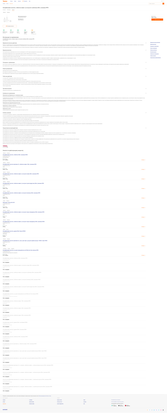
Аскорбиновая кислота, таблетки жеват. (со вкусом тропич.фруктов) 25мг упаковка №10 (23, 183)
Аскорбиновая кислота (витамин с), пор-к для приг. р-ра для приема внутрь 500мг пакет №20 (24, 358)
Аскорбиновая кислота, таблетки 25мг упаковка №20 (15, 154)
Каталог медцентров (60, 403)
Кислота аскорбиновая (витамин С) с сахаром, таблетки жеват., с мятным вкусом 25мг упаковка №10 (26, 372)
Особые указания (153, 55)
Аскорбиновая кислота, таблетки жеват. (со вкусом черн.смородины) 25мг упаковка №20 (24, 221)
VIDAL (7, 147)
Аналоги (13, 9)
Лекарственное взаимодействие (155, 57)
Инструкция (8, 9)
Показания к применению (154, 46)
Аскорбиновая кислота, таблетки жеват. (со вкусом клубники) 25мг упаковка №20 (22, 272)
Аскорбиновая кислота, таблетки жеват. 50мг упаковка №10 (17, 315)
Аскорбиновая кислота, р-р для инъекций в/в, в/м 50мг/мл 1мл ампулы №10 (20, 293)
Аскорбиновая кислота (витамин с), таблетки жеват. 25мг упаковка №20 (19, 343)
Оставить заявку (31, 403)
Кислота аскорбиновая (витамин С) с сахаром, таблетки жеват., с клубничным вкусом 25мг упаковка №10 (27, 386)
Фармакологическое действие (155, 42)
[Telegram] (159, 410)
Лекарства (4, 403)
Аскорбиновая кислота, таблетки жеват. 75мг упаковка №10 (16, 301)
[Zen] (163, 410)
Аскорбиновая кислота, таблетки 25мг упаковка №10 (15, 258)
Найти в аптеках (157, 19)
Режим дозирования (153, 48)
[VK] (152, 410)
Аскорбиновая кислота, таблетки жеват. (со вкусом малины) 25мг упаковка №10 (21, 193)
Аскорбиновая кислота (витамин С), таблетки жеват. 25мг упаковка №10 (19, 164)
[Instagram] (161, 410)
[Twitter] (154, 410)
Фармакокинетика (153, 44)
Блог (84, 403)
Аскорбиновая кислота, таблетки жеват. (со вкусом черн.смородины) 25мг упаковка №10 (23, 212)
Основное (4, 9)
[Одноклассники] (147, 410)
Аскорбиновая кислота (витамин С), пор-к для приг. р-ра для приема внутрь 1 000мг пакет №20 (25, 240)
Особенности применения (154, 53)
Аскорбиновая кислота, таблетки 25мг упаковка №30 (15, 336)
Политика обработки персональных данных (117, 401)
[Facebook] (150, 410)
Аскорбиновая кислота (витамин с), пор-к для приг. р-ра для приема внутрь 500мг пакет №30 (24, 351)
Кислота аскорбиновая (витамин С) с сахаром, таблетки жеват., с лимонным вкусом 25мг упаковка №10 (27, 379)
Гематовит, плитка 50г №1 (9, 202)
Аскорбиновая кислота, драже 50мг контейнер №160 (15, 322)
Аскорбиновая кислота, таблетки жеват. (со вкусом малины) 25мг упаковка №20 (21, 279)
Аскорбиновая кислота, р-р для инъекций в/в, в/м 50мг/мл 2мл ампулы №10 (20, 250)
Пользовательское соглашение (115, 399)
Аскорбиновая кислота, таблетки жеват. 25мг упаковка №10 (17, 308)
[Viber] (156, 410)
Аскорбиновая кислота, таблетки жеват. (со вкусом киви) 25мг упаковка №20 (21, 265)
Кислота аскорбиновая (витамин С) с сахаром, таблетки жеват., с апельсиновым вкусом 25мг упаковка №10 (28, 365)
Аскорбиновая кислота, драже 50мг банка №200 (14, 231)
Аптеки (143, 159)
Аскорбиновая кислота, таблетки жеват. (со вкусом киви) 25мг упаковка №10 (21, 173)
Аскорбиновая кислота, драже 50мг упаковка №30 (14, 329)
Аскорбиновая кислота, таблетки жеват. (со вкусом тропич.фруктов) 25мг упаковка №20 (23, 286)
